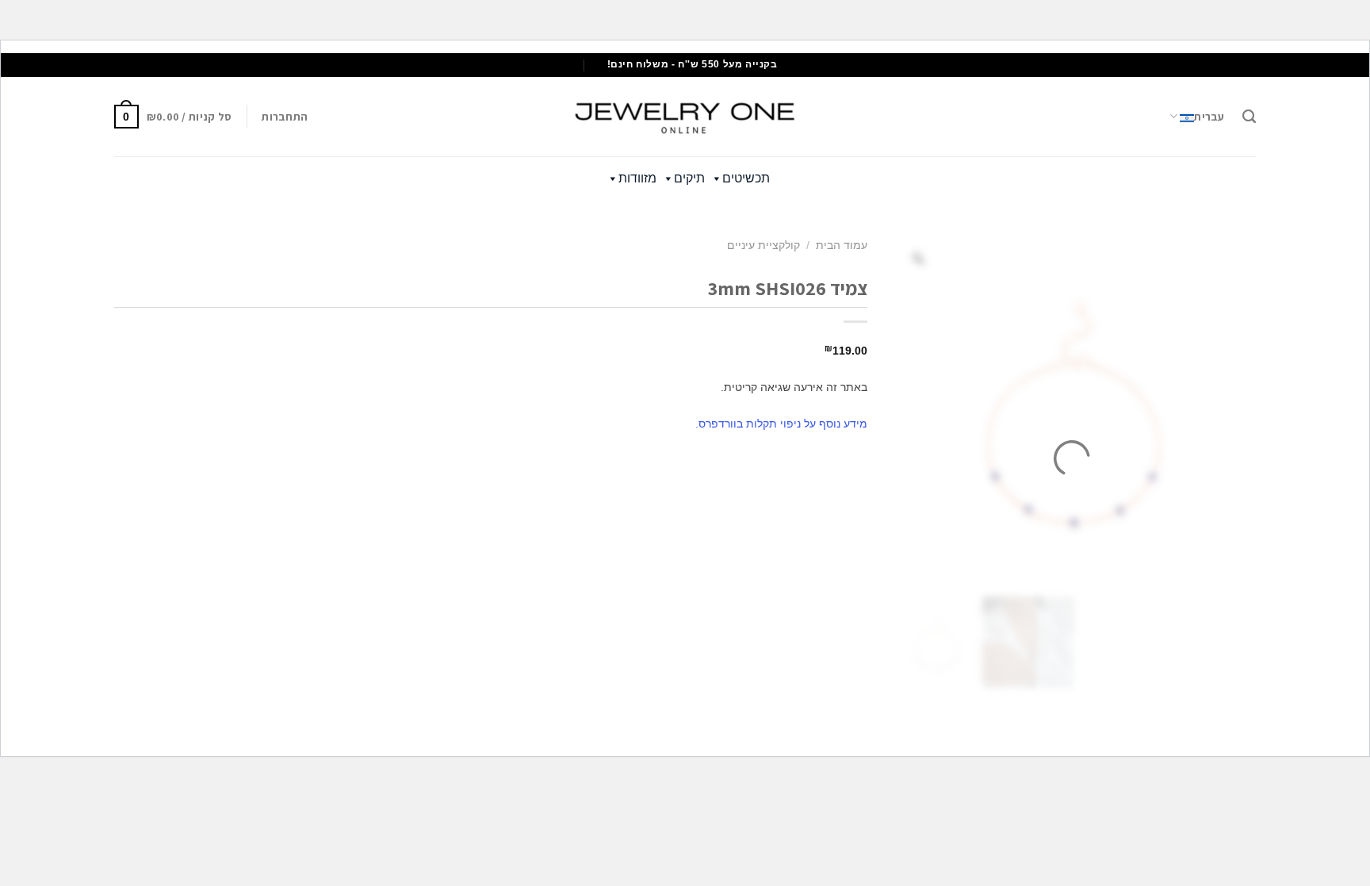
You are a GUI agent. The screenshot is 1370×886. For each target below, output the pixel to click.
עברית (1209, 116)
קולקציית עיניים (763, 245)
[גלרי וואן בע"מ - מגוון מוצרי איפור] (685, 116)
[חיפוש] (1249, 116)
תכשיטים (746, 178)
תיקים (689, 178)
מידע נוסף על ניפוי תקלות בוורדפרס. (781, 423)
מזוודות (637, 178)
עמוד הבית (841, 245)
